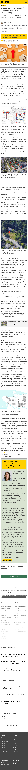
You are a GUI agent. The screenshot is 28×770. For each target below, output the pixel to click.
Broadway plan (22, 378)
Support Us (3, 757)
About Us (3, 738)
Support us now (7, 560)
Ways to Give (4, 755)
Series (14, 749)
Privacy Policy (4, 751)
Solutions (15, 745)
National (15, 743)
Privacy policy (3, 578)
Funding (3, 745)
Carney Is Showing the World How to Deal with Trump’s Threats (14, 662)
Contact (3, 743)
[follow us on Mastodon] (9, 41)
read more (11, 325)
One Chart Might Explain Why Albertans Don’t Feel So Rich (12, 670)
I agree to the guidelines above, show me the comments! (14, 596)
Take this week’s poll (14, 725)
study (17, 201)
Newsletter (3, 739)
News (14, 738)
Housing (8, 456)
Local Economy (13, 455)
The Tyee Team (4, 741)
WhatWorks (15, 751)
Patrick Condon (7, 22)
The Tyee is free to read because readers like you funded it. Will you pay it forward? (12, 465)
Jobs (2, 749)
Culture (14, 741)
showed (9, 187)
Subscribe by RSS (5, 764)
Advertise (3, 747)
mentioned (4, 279)
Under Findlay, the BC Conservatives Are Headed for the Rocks (14, 655)
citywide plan (14, 385)
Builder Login (4, 763)
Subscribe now (14, 576)
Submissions (4, 753)
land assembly (14, 143)
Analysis (3, 5)
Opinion (14, 747)
